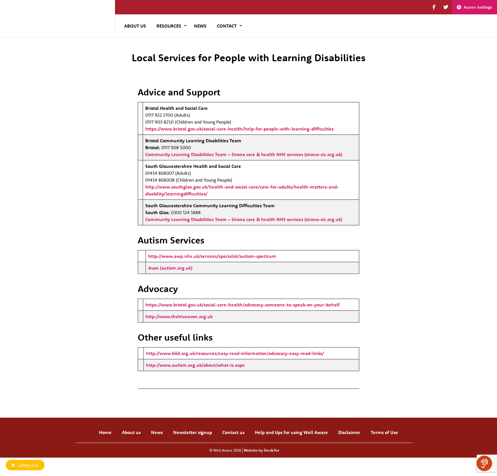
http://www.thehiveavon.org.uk (179, 316)
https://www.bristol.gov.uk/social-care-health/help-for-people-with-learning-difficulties (239, 129)
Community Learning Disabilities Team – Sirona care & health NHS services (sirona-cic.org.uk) (243, 154)
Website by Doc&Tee (261, 450)
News (157, 432)
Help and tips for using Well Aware (291, 432)
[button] (434, 7)
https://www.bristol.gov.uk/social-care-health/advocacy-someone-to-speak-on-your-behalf (243, 305)
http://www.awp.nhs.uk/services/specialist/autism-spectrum (212, 256)
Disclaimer (349, 432)
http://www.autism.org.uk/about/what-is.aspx (195, 365)
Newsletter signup (192, 432)
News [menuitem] (200, 26)
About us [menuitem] (135, 26)
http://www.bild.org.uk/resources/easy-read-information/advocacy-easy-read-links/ (235, 353)
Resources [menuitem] (168, 26)
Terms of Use (384, 432)
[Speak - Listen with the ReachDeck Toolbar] (484, 463)
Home (105, 432)
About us (131, 432)
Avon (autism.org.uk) (170, 268)
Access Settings (478, 7)
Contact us (233, 432)
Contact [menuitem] (227, 26)
